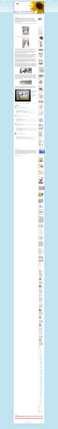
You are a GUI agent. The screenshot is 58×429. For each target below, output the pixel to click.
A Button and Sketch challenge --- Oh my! (41, 388)
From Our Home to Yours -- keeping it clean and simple (41, 370)
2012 (39, 405)
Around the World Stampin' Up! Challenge (33, 93)
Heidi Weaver (19, 119)
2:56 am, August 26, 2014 (20, 123)
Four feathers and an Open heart (41, 361)
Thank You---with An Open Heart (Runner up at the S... (41, 396)
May (40, 400)
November (41, 356)
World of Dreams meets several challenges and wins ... (41, 386)
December (41, 355)
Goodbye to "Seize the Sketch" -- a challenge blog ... (41, 374)
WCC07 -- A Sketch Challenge (40, 365)
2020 (39, 349)
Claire (17, 123)
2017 (39, 352)
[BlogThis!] (26, 103)
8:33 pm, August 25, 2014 (20, 115)
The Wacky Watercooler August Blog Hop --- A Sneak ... (40, 367)
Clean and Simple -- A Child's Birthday (41, 372)
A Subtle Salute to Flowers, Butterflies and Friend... (41, 363)
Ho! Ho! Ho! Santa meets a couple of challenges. (41, 379)
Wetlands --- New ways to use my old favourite (41, 391)
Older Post (35, 154)
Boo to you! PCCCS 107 (40, 359)
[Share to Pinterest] (28, 103)
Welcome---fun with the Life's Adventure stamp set (41, 394)
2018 (39, 351)
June (40, 399)
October (40, 357)
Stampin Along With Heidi (40, 266)
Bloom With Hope (41, 382)
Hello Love (40, 397)
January (40, 403)
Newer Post (16, 154)
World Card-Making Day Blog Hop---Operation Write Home (41, 303)
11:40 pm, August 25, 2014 (24, 119)
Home (25, 154)
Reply (16, 108)
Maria (17, 115)
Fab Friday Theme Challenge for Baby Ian (41, 377)
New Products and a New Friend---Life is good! (41, 381)
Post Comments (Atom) (20, 155)
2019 (39, 350)
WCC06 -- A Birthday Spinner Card (41, 383)
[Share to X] (27, 103)
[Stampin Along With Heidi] (38, 267)
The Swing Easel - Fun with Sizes (42, 310)
